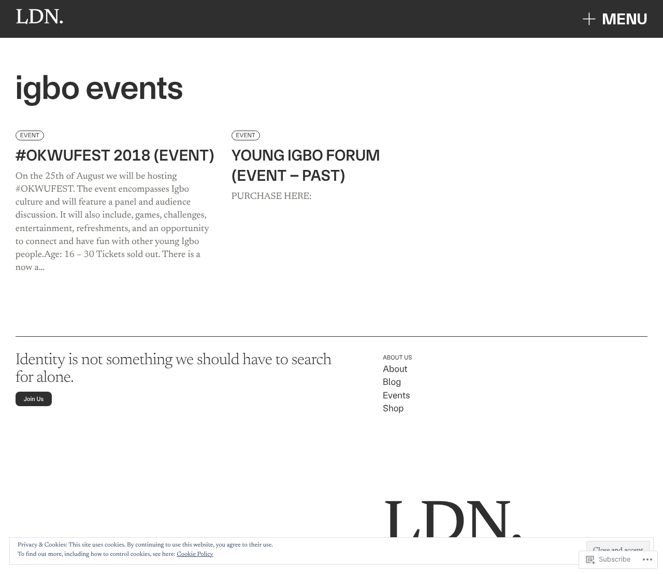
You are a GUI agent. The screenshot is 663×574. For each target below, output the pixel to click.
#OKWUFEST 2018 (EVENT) (115, 156)
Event (29, 135)
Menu (624, 19)
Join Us (34, 399)
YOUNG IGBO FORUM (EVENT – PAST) (306, 166)
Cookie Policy (195, 555)
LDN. (40, 18)
